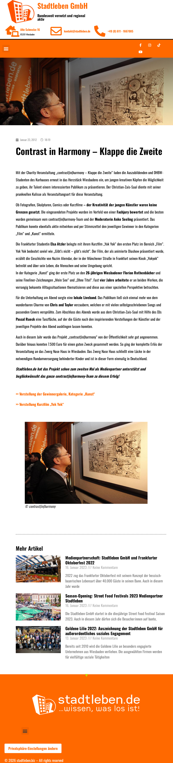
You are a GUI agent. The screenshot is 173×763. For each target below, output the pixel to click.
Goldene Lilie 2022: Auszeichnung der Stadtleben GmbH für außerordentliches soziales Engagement (114, 630)
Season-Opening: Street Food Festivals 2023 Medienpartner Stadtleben (114, 598)
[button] (6, 48)
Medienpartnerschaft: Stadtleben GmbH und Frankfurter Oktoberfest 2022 (111, 560)
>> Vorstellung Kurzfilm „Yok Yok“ (40, 404)
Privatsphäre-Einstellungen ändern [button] (33, 748)
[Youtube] (140, 52)
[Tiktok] (158, 45)
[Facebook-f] (140, 45)
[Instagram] (149, 45)
